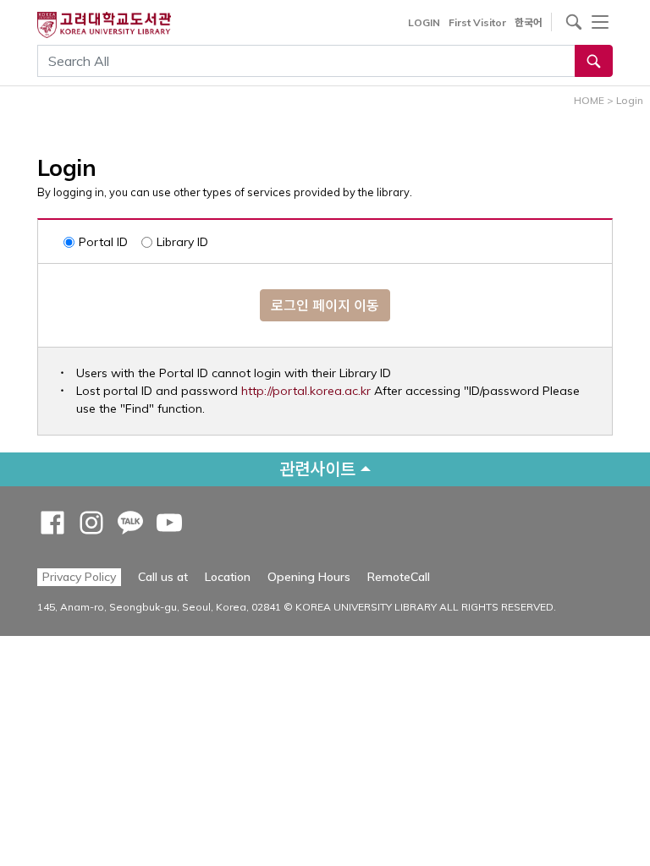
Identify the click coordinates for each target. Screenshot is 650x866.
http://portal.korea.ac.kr (306, 390)
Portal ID (103, 241)
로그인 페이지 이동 (325, 305)
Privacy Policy (79, 576)
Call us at (163, 576)
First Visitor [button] (477, 22)
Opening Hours (308, 576)
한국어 (529, 22)
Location (228, 576)
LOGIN (424, 22)
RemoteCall (398, 576)
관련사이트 (317, 469)
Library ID (182, 241)
